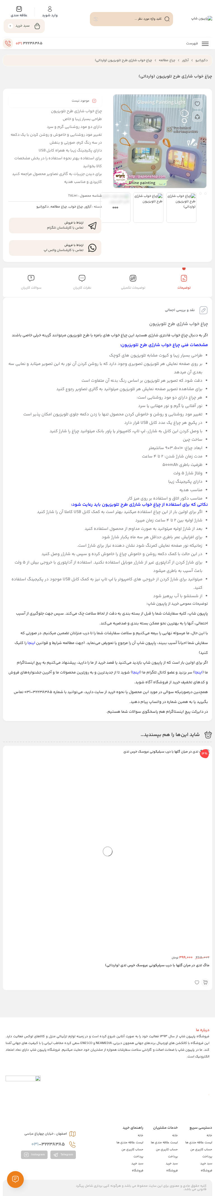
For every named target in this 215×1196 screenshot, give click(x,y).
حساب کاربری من (201, 1149)
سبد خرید (206, 1163)
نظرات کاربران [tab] (82, 288)
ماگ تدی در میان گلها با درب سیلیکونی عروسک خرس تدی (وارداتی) (157, 965)
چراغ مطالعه (167, 60)
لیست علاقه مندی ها (198, 1142)
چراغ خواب (76, 207)
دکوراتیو (201, 60)
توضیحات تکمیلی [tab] (133, 288)
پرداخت (207, 1156)
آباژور (185, 60)
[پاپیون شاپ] (201, 19)
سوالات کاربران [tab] (31, 288)
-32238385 (48, 1144)
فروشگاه (206, 1170)
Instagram (37, 1155)
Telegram (66, 1155)
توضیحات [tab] (184, 288)
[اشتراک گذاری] (197, 116)
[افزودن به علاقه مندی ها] (197, 103)
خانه (209, 1135)
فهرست (192, 43)
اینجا (31, 643)
